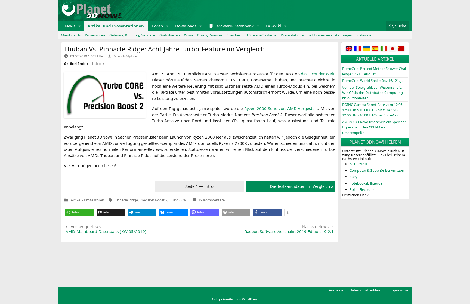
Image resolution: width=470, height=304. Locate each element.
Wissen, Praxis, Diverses (203, 35)
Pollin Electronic (362, 189)
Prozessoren (95, 35)
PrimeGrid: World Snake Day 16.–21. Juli (373, 80)
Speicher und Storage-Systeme (251, 35)
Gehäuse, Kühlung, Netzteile (132, 35)
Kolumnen (365, 35)
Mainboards (71, 35)
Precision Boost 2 (153, 200)
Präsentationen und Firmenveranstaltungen (316, 35)
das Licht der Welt (317, 73)
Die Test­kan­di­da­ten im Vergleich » (301, 186)
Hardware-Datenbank (234, 26)
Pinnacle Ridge (126, 200)
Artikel (76, 200)
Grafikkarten (169, 35)
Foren (157, 26)
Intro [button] (96, 63)
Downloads (185, 26)
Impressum (398, 290)
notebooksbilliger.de (366, 183)
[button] (80, 26)
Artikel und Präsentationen (116, 26)
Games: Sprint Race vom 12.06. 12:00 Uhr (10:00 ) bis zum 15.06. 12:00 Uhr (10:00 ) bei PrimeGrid (372, 110)
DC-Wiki (273, 26)
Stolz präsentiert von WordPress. (235, 299)
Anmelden (337, 290)
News (70, 26)
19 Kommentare (212, 200)
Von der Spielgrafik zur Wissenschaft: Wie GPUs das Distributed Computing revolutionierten (372, 92)
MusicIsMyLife (125, 56)
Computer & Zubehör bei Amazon (377, 170)
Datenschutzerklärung (368, 290)
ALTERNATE (359, 163)
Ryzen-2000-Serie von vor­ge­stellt (281, 108)
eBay (353, 176)
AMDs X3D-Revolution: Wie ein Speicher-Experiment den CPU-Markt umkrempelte (374, 127)
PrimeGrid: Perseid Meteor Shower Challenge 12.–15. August (374, 71)
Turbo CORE (178, 200)
